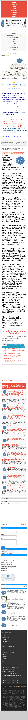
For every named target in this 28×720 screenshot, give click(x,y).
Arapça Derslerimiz (14, 37)
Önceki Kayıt (23, 524)
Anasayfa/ (4, 141)
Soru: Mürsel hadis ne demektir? (14, 467)
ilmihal (4, 658)
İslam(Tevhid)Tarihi (14, 47)
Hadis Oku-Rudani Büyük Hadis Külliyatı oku (16, 590)
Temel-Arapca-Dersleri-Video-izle (9, 680)
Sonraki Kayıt (4, 524)
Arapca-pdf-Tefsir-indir (7, 671)
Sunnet (4, 654)
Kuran (4, 648)
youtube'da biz (14, 12)
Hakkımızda (14, 4)
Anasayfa (14, 2)
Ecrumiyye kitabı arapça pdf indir (13, 596)
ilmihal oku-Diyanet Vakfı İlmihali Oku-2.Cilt (15, 623)
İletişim (14, 6)
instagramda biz (14, 10)
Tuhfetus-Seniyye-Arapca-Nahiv (9, 682)
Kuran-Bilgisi (6, 650)
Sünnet (14, 43)
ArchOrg (14, 14)
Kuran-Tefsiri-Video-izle (8, 652)
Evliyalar (5, 637)
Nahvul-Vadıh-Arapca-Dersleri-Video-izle (9, 566)
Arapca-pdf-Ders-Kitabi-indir (6, 562)
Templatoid (6, 689)
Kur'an (14, 41)
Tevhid (14, 39)
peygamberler (6, 641)
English (14, 49)
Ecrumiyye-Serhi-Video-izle (6, 564)
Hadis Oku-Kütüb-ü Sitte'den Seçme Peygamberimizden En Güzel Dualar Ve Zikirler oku (16, 604)
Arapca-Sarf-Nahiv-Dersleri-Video (8, 560)
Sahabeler (5, 639)
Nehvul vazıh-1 (4, 568)
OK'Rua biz (14, 16)
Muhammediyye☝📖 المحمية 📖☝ (14, 35)
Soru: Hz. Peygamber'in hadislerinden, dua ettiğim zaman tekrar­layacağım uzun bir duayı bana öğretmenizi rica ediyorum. (13, 148)
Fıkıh (14, 45)
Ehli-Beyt (5, 635)
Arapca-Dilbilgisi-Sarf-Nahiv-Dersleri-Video (9, 556)
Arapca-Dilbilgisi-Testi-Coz (6, 558)
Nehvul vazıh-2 (4, 570)
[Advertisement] (15, 366)
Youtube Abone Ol (6, 380)
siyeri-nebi (5, 643)
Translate (10, 553)
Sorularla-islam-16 (13, 141)
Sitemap (14, 8)
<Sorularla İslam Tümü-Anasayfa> (14, 332)
